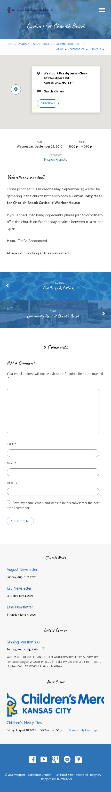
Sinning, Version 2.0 (23, 642)
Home (10, 44)
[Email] (67, 759)
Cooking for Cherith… (70, 44)
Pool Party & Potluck (58, 288)
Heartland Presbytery (89, 775)
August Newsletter (22, 569)
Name (11, 444)
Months (96, 49)
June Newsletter (20, 607)
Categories (77, 49)
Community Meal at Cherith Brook (53, 316)
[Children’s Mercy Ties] (55, 713)
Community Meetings (83, 730)
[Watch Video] (43, 649)
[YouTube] (44, 759)
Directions (48, 103)
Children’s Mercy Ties (24, 723)
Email (11, 463)
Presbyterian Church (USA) (55, 779)
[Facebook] (32, 759)
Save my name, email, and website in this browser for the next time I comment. (53, 506)
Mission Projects (41, 44)
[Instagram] (78, 759)
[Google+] (55, 759)
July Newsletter (19, 588)
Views (60, 49)
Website (12, 483)
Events (22, 44)
